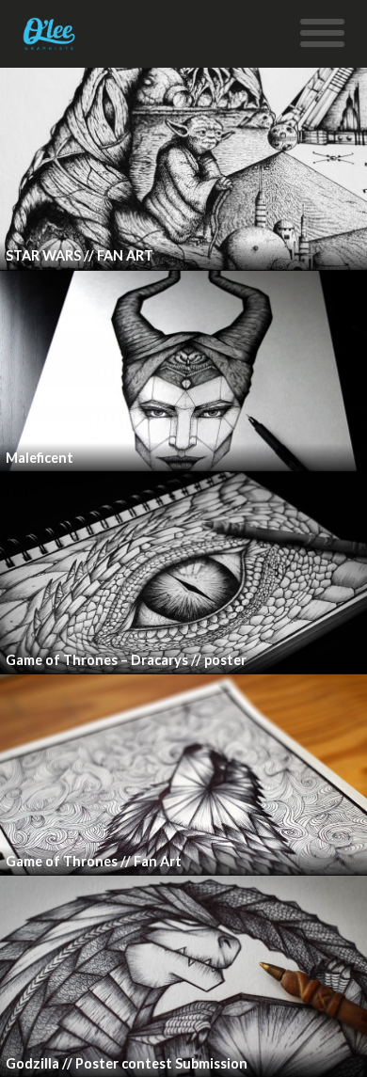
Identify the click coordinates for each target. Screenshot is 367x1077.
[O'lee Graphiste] (49, 40)
